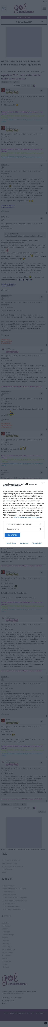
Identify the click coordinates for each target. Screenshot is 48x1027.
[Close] (44, 484)
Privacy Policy (37, 543)
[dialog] (24, 513)
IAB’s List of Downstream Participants (27, 517)
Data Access (24, 543)
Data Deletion (11, 543)
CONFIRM (12, 535)
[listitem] (24, 524)
